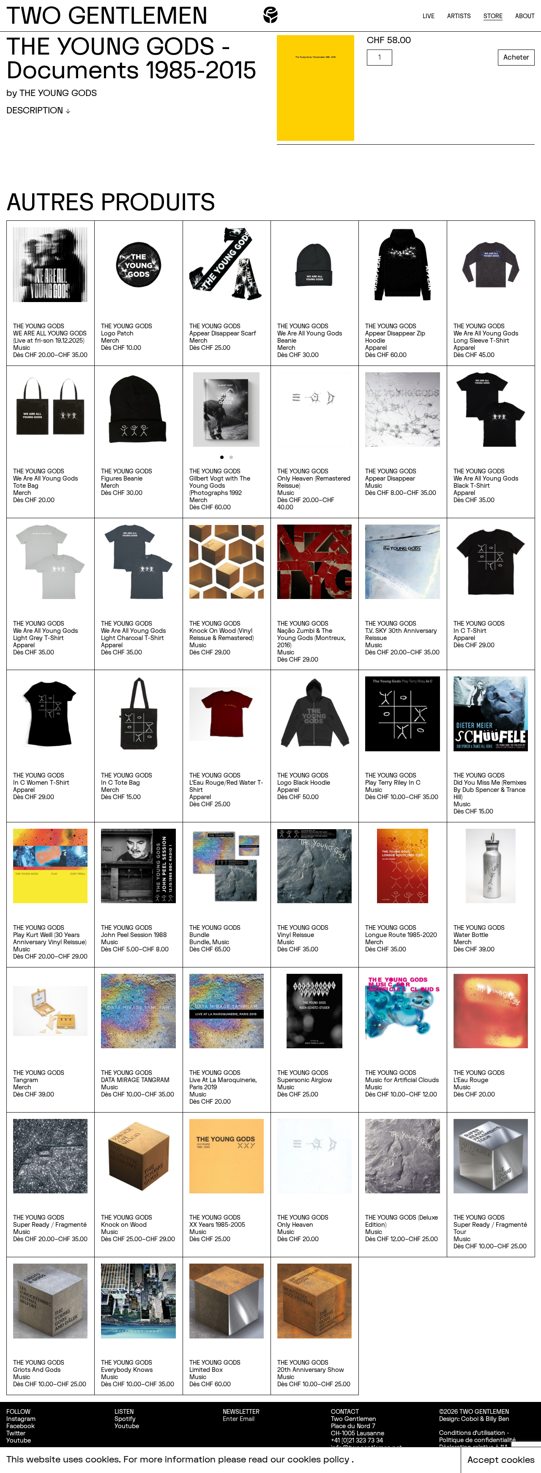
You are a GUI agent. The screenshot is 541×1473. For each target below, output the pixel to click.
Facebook (20, 1426)
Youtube (18, 1440)
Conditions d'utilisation (472, 1433)
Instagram (21, 1419)
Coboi (469, 1419)
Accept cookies (501, 1460)
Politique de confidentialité (477, 1440)
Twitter (15, 1433)
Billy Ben (497, 1419)
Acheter (516, 57)
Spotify (125, 1419)
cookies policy (319, 1459)
